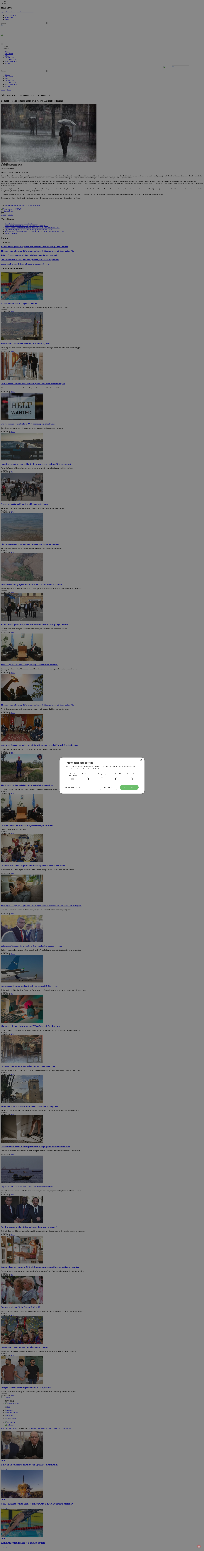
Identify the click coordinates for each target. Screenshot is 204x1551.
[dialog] (102, 776)
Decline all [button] (108, 787)
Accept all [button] (129, 787)
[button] (72, 787)
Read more (102, 769)
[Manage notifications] (199, 1546)
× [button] (141, 760)
